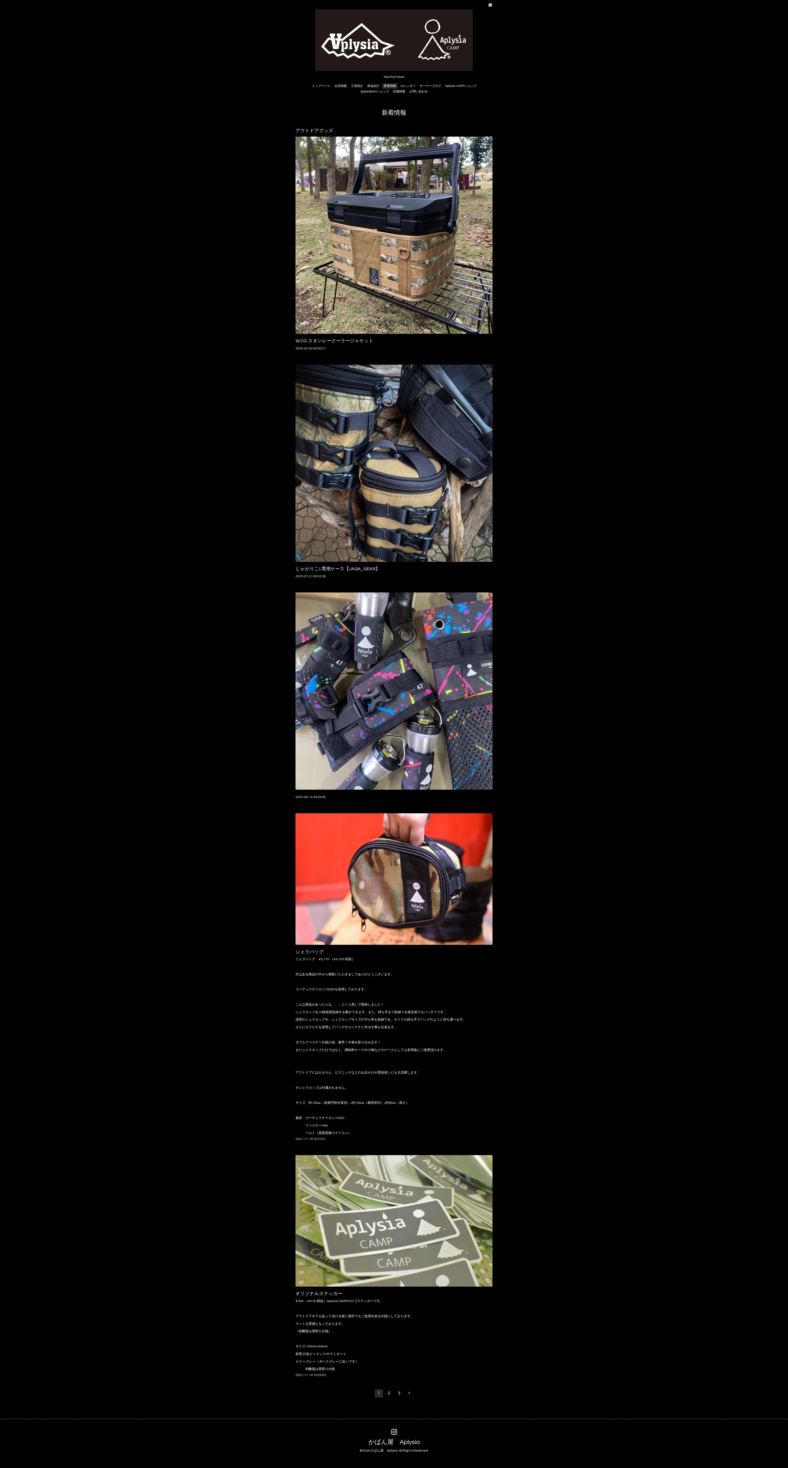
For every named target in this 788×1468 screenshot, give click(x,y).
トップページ (321, 86)
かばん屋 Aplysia (394, 1442)
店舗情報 (399, 91)
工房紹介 (357, 86)
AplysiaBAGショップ (375, 91)
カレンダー (408, 86)
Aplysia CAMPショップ (460, 86)
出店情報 (340, 86)
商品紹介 (373, 86)
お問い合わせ (418, 91)
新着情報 (390, 86)
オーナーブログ (430, 86)
